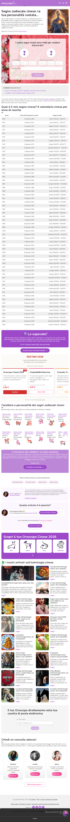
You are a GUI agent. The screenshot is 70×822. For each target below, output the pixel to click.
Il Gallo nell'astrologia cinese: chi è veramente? (24, 600)
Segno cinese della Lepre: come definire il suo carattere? (59, 601)
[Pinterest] (43, 807)
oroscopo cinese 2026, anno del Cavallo (37, 344)
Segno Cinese (42, 482)
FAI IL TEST (41, 392)
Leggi (3, 595)
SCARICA (15, 392)
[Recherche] (60, 3)
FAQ (38, 799)
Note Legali (14, 804)
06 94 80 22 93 (40, 400)
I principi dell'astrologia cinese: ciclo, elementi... (58, 568)
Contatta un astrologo (34, 467)
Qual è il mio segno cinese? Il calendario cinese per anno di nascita (25, 90)
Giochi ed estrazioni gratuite (49, 799)
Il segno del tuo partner (46, 60)
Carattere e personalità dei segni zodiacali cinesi (20, 93)
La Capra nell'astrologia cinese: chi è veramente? (24, 690)
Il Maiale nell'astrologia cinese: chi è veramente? (58, 636)
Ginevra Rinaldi (22, 31)
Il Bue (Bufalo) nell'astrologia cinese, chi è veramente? (59, 673)
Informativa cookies (25, 804)
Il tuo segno (16, 60)
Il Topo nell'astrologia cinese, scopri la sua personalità (23, 619)
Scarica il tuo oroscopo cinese (34, 350)
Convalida (35, 728)
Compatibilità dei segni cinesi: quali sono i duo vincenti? (17, 584)
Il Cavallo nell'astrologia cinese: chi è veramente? (59, 690)
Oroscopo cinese (30, 482)
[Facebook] (33, 807)
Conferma (37, 75)
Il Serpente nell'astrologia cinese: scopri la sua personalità (59, 655)
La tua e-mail (16, 68)
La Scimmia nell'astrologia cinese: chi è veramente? (25, 637)
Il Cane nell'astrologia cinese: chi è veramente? (58, 584)
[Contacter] (63, 3)
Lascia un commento (35, 526)
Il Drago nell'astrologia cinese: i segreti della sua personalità (25, 673)
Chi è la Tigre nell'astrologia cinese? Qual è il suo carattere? (24, 655)
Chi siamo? (32, 799)
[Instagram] (36, 807)
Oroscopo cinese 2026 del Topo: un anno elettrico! (58, 619)
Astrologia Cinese (17, 482)
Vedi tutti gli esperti (34, 784)
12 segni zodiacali (49, 99)
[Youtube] (40, 807)
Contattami (13, 776)
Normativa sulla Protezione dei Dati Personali (45, 804)
